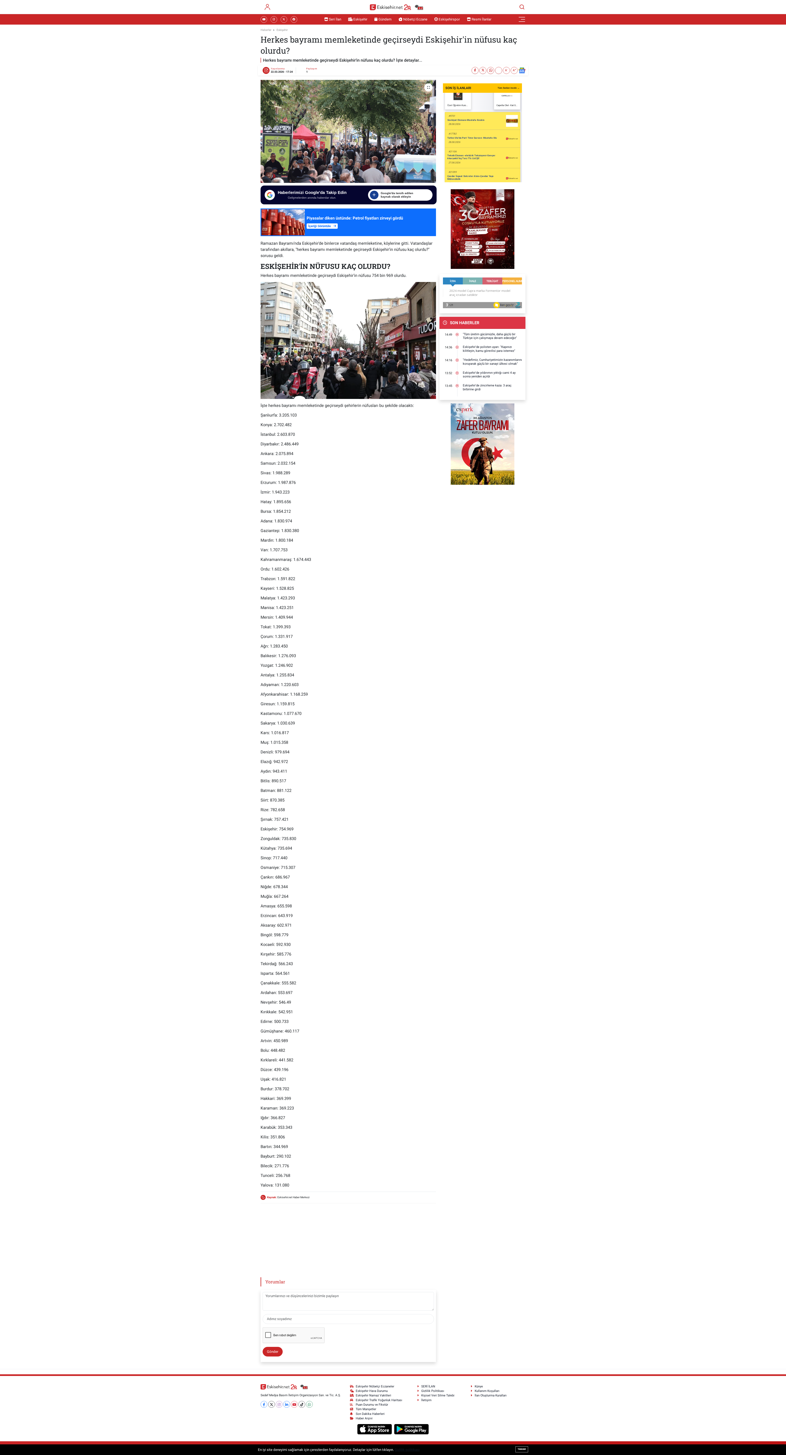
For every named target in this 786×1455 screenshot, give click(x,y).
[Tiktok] (301, 1404)
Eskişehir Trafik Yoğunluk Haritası (379, 1400)
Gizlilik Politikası (432, 1391)
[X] (271, 1404)
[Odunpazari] (482, 229)
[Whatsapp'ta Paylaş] (490, 70)
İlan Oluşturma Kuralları (491, 1395)
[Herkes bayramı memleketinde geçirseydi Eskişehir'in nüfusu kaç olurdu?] (348, 131)
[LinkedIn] (286, 1404)
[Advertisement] (348, 1235)
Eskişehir (360, 19)
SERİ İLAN (428, 1386)
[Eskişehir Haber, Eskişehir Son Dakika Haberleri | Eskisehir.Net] (396, 7)
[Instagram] (279, 1404)
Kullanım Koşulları (487, 1391)
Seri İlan (335, 19)
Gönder (272, 1352)
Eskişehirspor (449, 19)
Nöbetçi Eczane (415, 19)
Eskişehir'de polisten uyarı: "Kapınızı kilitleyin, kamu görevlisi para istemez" (489, 349)
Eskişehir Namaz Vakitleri (373, 1395)
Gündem (385, 19)
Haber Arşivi (364, 1418)
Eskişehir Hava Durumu (372, 1391)
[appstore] (375, 1429)
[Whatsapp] (309, 1404)
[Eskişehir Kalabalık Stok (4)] (348, 340)
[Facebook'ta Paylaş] (475, 70)
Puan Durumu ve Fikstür (372, 1404)
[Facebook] (264, 1404)
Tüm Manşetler (366, 1409)
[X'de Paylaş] (482, 70)
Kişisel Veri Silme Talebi (437, 1395)
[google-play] (411, 1429)
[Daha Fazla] (498, 70)
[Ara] (521, 6)
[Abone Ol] (521, 70)
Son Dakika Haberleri (370, 1414)
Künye (479, 1386)
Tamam (522, 1449)
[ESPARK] (482, 444)
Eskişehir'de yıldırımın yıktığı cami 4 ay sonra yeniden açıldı (489, 374)
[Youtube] (294, 1404)
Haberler (266, 30)
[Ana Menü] (521, 19)
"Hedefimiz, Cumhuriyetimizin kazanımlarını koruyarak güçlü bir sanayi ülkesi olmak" (492, 362)
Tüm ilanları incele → (508, 88)
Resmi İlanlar (481, 19)
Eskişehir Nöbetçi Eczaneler (375, 1386)
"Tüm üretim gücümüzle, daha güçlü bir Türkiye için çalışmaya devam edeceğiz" (490, 336)
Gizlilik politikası (407, 1450)
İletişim (426, 1400)
